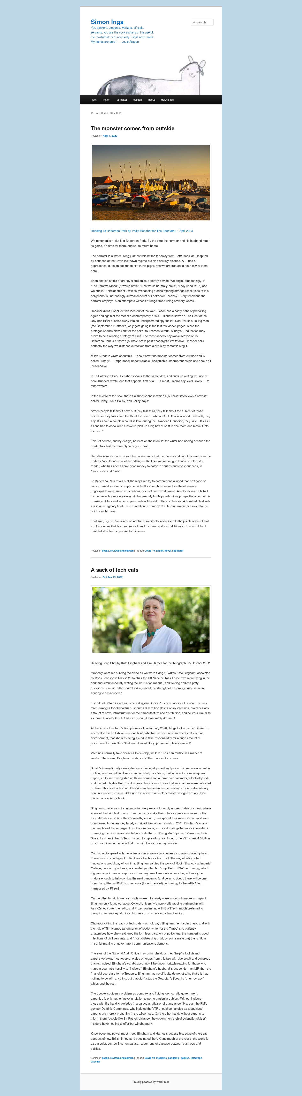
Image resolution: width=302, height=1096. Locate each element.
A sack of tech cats (114, 569)
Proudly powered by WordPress (151, 1082)
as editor (122, 99)
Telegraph (196, 1058)
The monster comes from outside (132, 128)
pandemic (174, 1058)
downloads (167, 99)
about (151, 99)
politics (185, 1058)
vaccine (95, 1061)
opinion (137, 99)
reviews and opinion (122, 550)
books (105, 550)
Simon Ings (107, 21)
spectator (177, 550)
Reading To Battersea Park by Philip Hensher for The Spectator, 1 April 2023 (142, 230)
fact (94, 99)
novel (168, 550)
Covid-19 (149, 550)
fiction (106, 99)
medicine (161, 1058)
